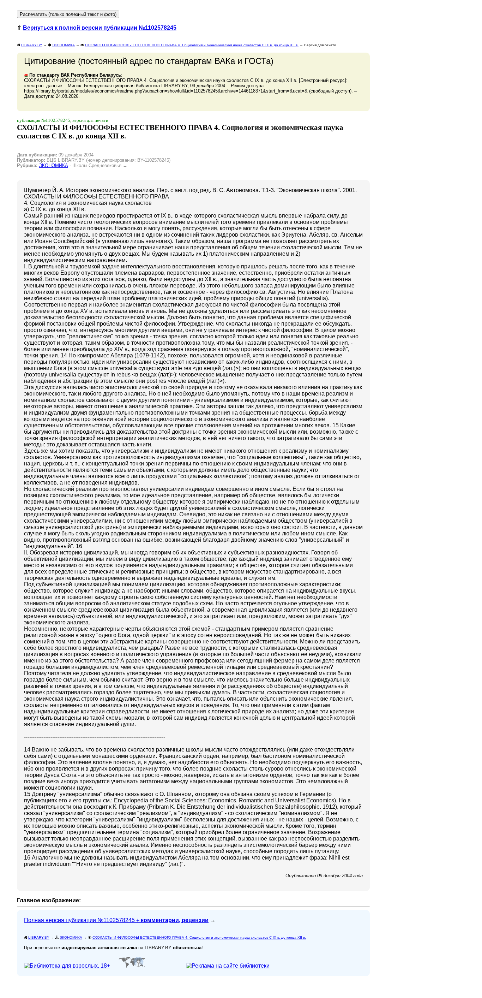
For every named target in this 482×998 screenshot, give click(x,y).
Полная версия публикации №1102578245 (116, 920)
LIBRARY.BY (31, 45)
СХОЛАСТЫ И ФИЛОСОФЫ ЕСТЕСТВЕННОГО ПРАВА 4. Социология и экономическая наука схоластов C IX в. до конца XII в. (192, 45)
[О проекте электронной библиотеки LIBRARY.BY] (69, 966)
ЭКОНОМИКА (63, 45)
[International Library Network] (132, 966)
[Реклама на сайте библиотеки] (227, 966)
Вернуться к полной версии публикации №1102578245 (99, 28)
